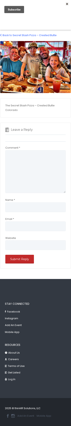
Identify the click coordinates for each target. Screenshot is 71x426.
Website (10, 238)
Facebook (13, 311)
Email (9, 219)
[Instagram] (13, 415)
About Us (14, 353)
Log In (11, 379)
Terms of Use (16, 366)
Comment (12, 148)
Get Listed (14, 372)
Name (10, 200)
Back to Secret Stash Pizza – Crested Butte (30, 35)
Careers (13, 359)
